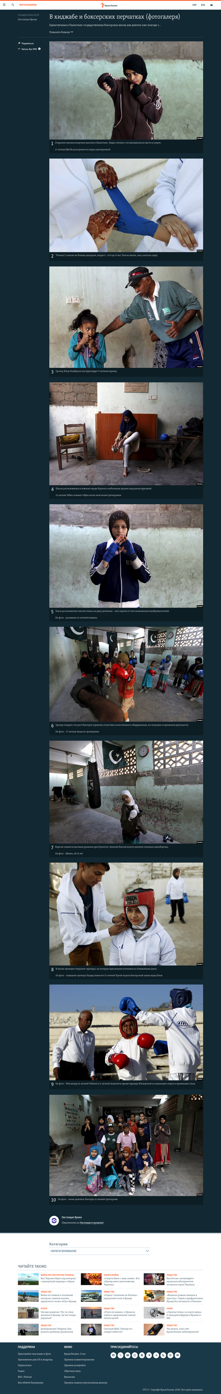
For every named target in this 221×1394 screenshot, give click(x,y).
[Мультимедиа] (211, 5)
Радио (21, 1371)
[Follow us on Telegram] (149, 1355)
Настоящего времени (91, 1223)
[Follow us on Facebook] (113, 1355)
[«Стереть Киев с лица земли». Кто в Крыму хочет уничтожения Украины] (91, 1279)
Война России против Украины (57, 1275)
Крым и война (111, 1275)
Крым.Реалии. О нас (75, 1354)
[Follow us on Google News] (142, 1355)
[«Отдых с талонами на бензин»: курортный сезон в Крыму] (91, 1296)
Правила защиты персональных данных (85, 1382)
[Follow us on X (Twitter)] (120, 1355)
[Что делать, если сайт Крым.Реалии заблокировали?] (154, 1329)
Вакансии (69, 1377)
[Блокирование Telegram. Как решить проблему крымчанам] (28, 1329)
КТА (203, 5)
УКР (194, 5)
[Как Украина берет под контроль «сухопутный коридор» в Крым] (28, 1279)
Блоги (44, 1309)
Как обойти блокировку (30, 1382)
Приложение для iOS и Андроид (35, 1360)
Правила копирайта (75, 1365)
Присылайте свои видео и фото (34, 1354)
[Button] (26, 44)
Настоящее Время (27, 19)
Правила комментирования (79, 1360)
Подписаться (24, 1365)
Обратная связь (72, 1371)
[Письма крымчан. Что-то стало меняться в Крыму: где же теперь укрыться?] (28, 1313)
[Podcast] (170, 1355)
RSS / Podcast (25, 1377)
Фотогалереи (28, 5)
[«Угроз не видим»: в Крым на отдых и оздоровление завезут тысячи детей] (91, 1313)
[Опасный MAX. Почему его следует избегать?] (91, 1329)
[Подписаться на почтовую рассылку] (177, 1355)
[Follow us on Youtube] (127, 1355)
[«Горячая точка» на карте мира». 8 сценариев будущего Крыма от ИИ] (154, 1313)
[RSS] (163, 1355)
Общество (172, 1275)
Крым (170, 1309)
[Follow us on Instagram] (135, 1355)
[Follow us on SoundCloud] (156, 1355)
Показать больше (60, 32)
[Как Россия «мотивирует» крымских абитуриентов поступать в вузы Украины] (154, 1279)
